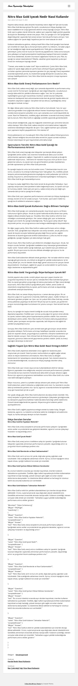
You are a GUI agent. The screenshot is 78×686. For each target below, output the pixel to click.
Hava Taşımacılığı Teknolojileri (20, 6)
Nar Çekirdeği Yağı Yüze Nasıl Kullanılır (24, 668)
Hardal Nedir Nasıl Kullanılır (19, 661)
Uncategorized (22, 655)
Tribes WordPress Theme (33, 684)
